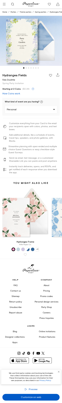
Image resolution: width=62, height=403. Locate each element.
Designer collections (15, 337)
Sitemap (16, 296)
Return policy (15, 301)
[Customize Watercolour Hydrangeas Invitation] (31, 41)
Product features (47, 337)
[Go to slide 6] (35, 68)
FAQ (16, 285)
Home (4, 12)
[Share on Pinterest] (28, 353)
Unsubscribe (16, 307)
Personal (12, 109)
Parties (13, 12)
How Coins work (11, 93)
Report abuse (15, 312)
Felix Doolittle (8, 80)
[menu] (4, 4)
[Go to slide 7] (38, 68)
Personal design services (46, 301)
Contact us (15, 291)
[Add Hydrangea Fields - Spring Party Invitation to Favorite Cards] (50, 75)
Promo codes (46, 296)
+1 (37, 249)
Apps (14, 342)
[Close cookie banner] (58, 372)
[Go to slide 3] (28, 68)
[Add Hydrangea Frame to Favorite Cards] (25, 254)
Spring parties (40, 12)
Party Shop (46, 307)
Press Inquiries (46, 318)
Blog (15, 331)
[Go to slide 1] (23, 68)
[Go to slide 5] (33, 68)
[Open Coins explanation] (33, 89)
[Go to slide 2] (26, 68)
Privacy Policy (45, 380)
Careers (46, 312)
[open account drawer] (58, 4)
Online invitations (47, 331)
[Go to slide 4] (31, 68)
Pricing (46, 291)
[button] (41, 101)
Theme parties (25, 12)
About (46, 285)
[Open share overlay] (58, 75)
